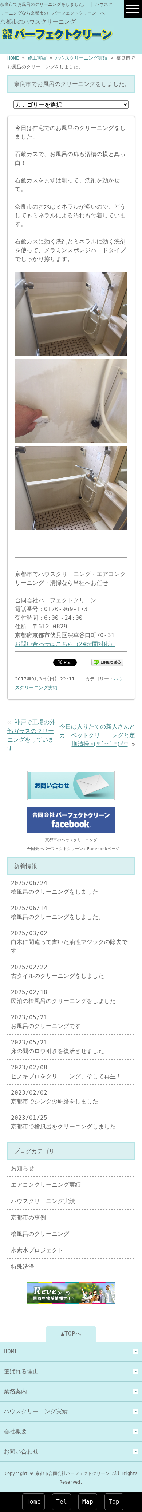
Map (87, 1501)
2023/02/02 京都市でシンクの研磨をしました (54, 1097)
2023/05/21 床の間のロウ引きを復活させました (57, 1047)
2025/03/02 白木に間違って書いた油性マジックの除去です (69, 942)
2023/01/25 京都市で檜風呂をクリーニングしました (63, 1122)
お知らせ (22, 1168)
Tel (61, 1501)
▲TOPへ (71, 1333)
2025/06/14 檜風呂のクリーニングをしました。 (57, 912)
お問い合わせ (21, 1451)
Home (33, 1501)
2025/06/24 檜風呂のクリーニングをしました (54, 887)
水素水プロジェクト (37, 1250)
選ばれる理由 (21, 1371)
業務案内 (15, 1391)
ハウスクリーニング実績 (81, 58)
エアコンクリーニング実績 (46, 1184)
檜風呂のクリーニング (40, 1233)
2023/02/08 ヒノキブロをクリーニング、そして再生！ (66, 1072)
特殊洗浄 (22, 1266)
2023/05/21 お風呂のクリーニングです (46, 1021)
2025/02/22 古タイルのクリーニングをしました (57, 971)
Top (114, 1501)
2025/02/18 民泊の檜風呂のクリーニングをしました (63, 996)
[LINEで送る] (107, 661)
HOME (13, 58)
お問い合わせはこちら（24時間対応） (65, 643)
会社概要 (15, 1431)
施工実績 (37, 58)
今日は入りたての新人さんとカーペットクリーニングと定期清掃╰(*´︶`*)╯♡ (97, 735)
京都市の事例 (28, 1217)
